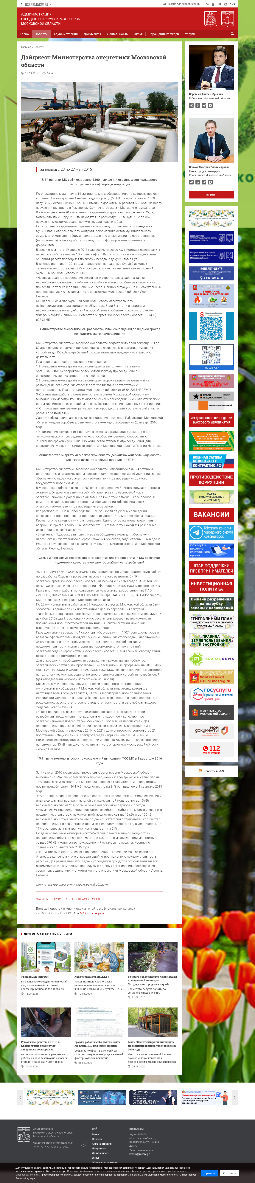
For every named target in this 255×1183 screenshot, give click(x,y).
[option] (50, 1097)
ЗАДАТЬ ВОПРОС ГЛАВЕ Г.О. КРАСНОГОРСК (68, 899)
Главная (26, 47)
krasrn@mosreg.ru (140, 1154)
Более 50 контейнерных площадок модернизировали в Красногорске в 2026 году (152, 1045)
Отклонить (229, 1173)
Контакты (136, 1128)
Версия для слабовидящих (183, 3)
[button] (20, 1097)
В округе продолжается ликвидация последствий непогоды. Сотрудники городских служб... (152, 980)
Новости (39, 47)
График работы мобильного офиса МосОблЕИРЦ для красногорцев (97, 1043)
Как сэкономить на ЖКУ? (91, 976)
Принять (209, 1173)
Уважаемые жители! (35, 976)
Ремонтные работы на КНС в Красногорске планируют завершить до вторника (40, 1045)
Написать (211, 195)
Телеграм (97, 913)
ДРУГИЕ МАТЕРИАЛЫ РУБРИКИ (48, 934)
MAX (83, 913)
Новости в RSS (213, 771)
